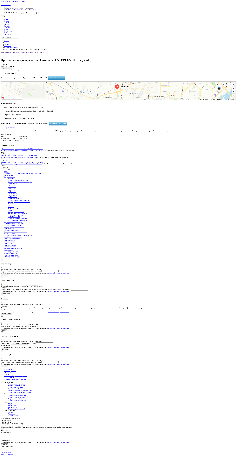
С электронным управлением (17, 220)
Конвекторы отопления (11, 252)
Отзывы (6, 29)
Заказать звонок (9, 377)
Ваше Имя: (4, 431)
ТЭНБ (10, 404)
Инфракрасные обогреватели (13, 223)
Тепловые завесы (9, 240)
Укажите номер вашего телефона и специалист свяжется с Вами (21, 271)
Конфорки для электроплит (13, 237)
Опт (5, 32)
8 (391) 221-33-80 (9, 9)
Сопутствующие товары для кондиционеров (18, 235)
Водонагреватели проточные (17, 395)
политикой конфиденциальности (58, 273)
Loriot (10, 210)
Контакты (7, 34)
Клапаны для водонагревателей (14, 230)
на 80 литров (12, 192)
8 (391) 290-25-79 (20, 9)
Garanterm (7, 46)
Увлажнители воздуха (11, 247)
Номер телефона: (6, 432)
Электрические (13, 415)
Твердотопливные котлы (12, 238)
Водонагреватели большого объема (19, 202)
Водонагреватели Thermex (16, 397)
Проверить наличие (56, 78)
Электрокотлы (8, 250)
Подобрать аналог (6, 68)
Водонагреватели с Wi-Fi (16, 212)
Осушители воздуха (10, 253)
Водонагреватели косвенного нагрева (20, 182)
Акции (6, 22)
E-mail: (3, 310)
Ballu (9, 205)
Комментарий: (5, 440)
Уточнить (4, 330)
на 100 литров (12, 193)
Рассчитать (4, 349)
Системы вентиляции (11, 255)
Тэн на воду (12, 405)
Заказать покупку (6, 293)
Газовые (10, 412)
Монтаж (7, 24)
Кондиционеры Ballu (14, 389)
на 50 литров (12, 190)
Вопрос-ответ (8, 31)
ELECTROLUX (13, 208)
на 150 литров (12, 195)
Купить (3, 152)
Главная (6, 41)
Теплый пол (8, 243)
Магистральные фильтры (12, 257)
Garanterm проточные (11, 47)
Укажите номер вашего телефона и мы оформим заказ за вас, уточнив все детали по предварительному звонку (36, 289)
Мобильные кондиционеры (16, 385)
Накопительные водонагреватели (18, 200)
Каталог (6, 21)
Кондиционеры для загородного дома (20, 390)
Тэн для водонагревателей (16, 409)
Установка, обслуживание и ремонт (15, 376)
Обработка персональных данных (15, 379)
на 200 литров (12, 197)
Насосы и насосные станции (13, 225)
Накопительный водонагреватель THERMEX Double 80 (18, 157)
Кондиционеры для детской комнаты (19, 392)
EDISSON (11, 203)
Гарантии (7, 26)
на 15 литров (12, 187)
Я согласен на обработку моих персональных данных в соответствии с (36, 273)
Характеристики (9, 128)
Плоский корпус (13, 183)
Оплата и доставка (10, 371)
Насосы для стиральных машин (14, 227)
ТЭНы (6, 172)
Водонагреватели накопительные (18, 400)
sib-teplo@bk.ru (31, 9)
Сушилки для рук (9, 233)
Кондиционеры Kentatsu (15, 387)
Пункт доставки (6, 345)
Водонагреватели (9, 44)
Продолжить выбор (7, 454)
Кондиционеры (9, 175)
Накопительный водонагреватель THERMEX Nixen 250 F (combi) (21, 150)
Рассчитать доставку (58, 123)
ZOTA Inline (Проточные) (16, 215)
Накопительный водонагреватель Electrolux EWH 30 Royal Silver (21, 164)
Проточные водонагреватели (17, 198)
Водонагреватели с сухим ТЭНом (18, 180)
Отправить (4, 275)
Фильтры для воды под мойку (13, 248)
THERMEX (11, 178)
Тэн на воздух (12, 407)
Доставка (7, 27)
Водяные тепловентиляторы (13, 222)
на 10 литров (12, 185)
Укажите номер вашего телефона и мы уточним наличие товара (21, 326)
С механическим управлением (17, 218)
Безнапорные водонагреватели (17, 213)
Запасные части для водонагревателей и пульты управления (23, 173)
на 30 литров (12, 188)
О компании (8, 369)
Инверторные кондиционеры (17, 384)
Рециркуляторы (9, 228)
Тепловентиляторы (10, 245)
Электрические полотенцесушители (15, 232)
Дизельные (11, 414)
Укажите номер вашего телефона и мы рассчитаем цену (18, 343)
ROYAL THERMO (14, 217)
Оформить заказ (6, 453)
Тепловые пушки (9, 242)
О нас (6, 19)
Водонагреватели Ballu (15, 399)
